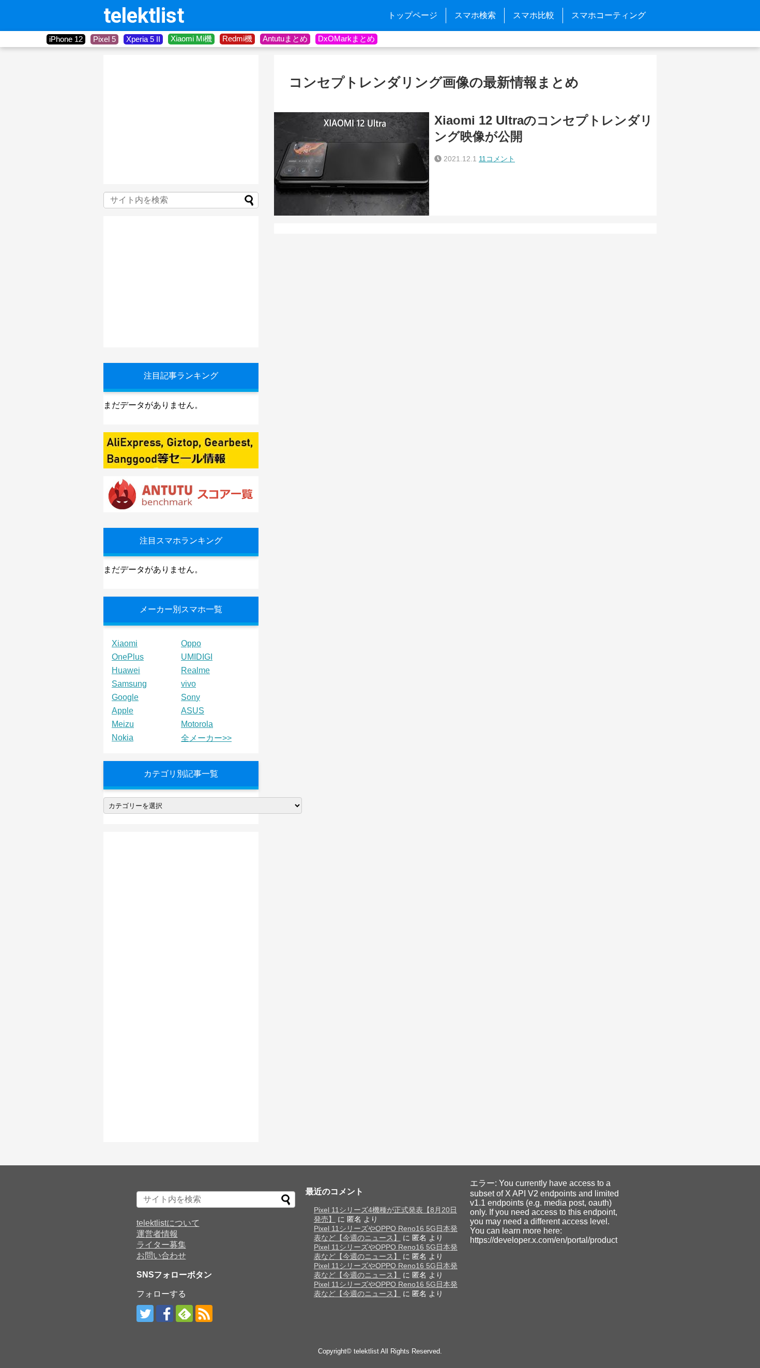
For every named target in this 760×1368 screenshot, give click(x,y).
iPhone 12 (66, 39)
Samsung (129, 683)
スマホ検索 (475, 15)
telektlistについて (168, 1223)
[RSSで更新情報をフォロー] (203, 1313)
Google (125, 697)
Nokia (122, 737)
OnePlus (128, 656)
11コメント (497, 159)
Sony (190, 697)
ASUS (192, 710)
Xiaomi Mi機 (191, 38)
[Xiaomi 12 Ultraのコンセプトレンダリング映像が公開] (351, 164)
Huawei (126, 670)
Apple (122, 710)
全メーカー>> (206, 738)
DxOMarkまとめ (346, 38)
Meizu (123, 724)
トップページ (412, 15)
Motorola (197, 724)
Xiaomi (125, 643)
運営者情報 (157, 1233)
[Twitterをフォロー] (145, 1313)
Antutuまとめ (285, 38)
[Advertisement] (181, 119)
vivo (188, 683)
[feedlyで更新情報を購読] (184, 1313)
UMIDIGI (196, 656)
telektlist (143, 16)
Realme (195, 670)
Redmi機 (237, 38)
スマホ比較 (533, 15)
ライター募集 (161, 1244)
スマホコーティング (608, 15)
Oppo (191, 643)
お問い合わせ (161, 1255)
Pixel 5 (104, 39)
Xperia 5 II (143, 39)
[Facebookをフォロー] (164, 1313)
